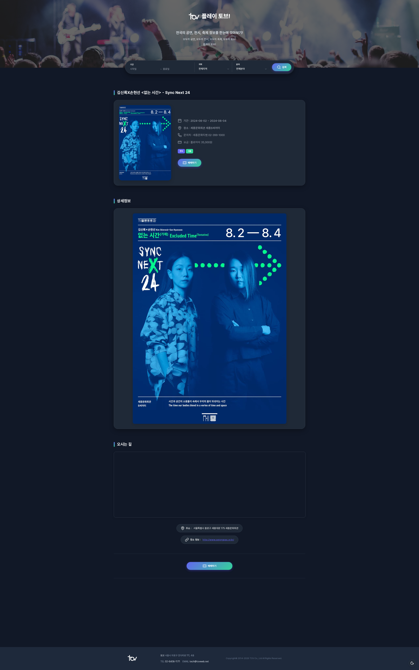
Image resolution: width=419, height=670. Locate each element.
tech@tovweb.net (199, 661)
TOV (252, 658)
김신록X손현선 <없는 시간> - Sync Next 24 (153, 92)
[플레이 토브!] (132, 660)
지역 (200, 64)
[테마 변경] (412, 663)
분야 (238, 64)
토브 (162, 655)
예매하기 (192, 162)
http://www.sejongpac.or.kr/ (218, 539)
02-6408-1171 (172, 661)
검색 (284, 67)
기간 (132, 64)
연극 (181, 151)
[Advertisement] (209, 614)
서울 (189, 151)
